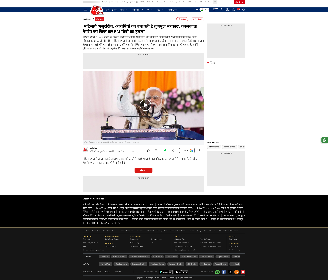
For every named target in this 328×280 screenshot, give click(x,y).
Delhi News (157, 256)
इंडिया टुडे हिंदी (134, 2)
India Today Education (90, 243)
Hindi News (87, 19)
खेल (158, 9)
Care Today (233, 239)
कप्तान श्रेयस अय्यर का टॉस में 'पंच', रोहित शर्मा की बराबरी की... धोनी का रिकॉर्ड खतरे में (171, 219)
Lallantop (173, 2)
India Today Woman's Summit (210, 243)
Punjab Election (220, 264)
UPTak (190, 2)
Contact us (96, 231)
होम (107, 9)
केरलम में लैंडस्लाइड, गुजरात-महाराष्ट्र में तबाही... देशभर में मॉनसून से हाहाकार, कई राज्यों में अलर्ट (190, 211)
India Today (124, 2)
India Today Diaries (112, 239)
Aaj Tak (104, 2)
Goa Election (236, 264)
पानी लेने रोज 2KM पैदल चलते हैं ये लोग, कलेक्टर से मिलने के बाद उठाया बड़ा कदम (119, 204)
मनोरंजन (135, 9)
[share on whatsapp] (324, 140)
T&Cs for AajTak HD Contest (228, 231)
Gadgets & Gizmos (136, 246)
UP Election (205, 264)
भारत (122, 9)
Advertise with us (109, 231)
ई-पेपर (111, 2)
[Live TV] (238, 10)
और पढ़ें (142, 170)
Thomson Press (110, 246)
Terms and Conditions (178, 231)
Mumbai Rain (105, 264)
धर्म (148, 9)
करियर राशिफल (214, 147)
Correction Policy (195, 231)
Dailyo (98, 272)
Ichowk (108, 272)
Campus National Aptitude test (93, 250)
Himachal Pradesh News (139, 256)
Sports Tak (198, 2)
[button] (244, 142)
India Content (233, 246)
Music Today (134, 243)
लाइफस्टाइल (172, 9)
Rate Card (150, 231)
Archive (118, 272)
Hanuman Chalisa (138, 264)
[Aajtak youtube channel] (243, 272)
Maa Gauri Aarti (121, 264)
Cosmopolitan (135, 239)
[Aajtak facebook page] (224, 272)
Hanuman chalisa (175, 264)
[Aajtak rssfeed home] (236, 272)
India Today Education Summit (184, 250)
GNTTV (142, 2)
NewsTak (182, 2)
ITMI (84, 246)
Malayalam (151, 2)
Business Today (162, 2)
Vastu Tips (104, 256)
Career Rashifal (206, 256)
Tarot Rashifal (238, 256)
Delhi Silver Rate (119, 256)
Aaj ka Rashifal (222, 256)
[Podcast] (228, 9)
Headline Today (234, 250)
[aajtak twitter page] (230, 272)
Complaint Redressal (126, 231)
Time (152, 243)
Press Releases (209, 231)
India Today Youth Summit (183, 246)
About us (86, 231)
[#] (165, 151)
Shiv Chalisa (191, 264)
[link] (242, 2)
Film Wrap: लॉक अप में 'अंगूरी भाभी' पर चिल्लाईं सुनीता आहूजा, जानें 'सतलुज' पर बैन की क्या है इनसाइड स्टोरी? (146, 207)
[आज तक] (97, 10)
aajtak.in (93, 148)
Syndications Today (186, 278)
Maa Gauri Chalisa (157, 264)
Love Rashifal (172, 256)
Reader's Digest (156, 239)
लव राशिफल (244, 147)
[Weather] (222, 10)
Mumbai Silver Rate (189, 256)
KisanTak (207, 2)
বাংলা (116, 2)
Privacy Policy (162, 231)
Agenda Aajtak (205, 239)
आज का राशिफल (229, 147)
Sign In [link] (238, 2)
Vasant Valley (87, 239)
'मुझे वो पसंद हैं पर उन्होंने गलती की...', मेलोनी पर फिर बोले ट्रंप (194, 215)
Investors (140, 231)
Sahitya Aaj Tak (179, 239)
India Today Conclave (181, 243)
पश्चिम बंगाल (99, 19)
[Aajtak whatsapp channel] (217, 272)
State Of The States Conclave (210, 246)
